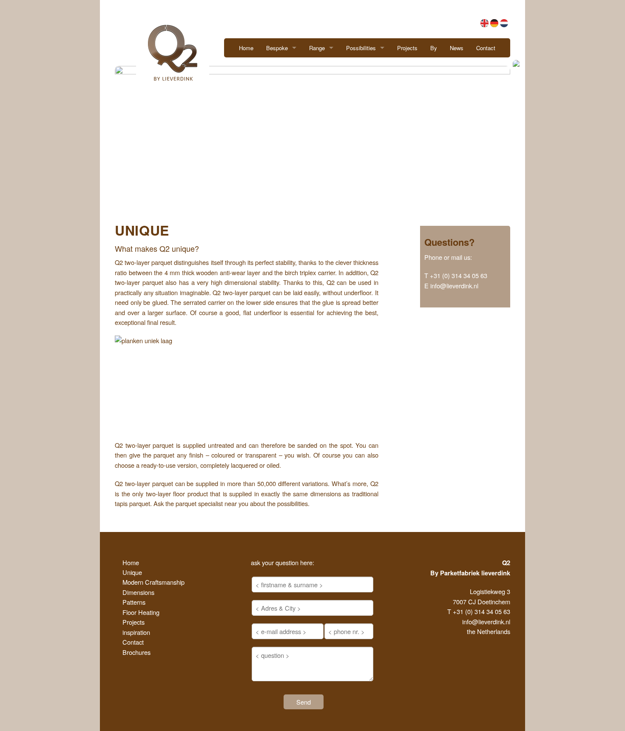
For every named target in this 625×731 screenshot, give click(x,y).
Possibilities (361, 48)
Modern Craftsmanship (153, 581)
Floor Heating (140, 612)
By (433, 48)
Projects (407, 48)
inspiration (136, 632)
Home (246, 48)
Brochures (136, 652)
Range (317, 48)
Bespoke (277, 48)
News (456, 48)
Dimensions (138, 592)
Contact (485, 48)
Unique (132, 572)
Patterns (133, 601)
